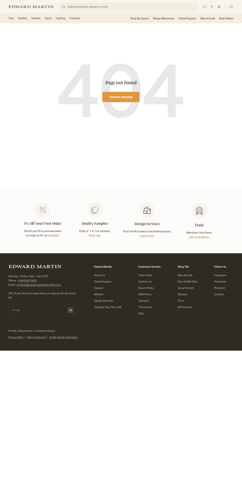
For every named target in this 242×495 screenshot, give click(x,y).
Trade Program (103, 281)
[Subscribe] (70, 310)
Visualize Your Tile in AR (108, 307)
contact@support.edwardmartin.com (38, 284)
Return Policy (146, 288)
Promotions (145, 307)
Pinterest (219, 288)
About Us (99, 275)
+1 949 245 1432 (26, 280)
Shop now (94, 235)
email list (53, 235)
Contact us (144, 281)
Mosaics (183, 294)
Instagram (220, 275)
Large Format (186, 288)
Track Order (145, 275)
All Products (185, 307)
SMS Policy (145, 294)
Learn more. (147, 235)
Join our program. (199, 237)
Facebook (220, 281)
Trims (181, 300)
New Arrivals (185, 275)
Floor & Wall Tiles (187, 281)
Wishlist (98, 294)
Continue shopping (121, 97)
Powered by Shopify (44, 331)
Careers (98, 288)
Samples (143, 300)
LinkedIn (219, 294)
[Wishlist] (204, 6)
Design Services (103, 300)
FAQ (140, 313)
